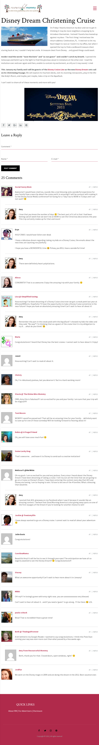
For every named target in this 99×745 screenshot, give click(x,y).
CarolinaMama (22, 553)
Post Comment (10, 168)
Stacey (18, 572)
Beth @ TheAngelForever (26, 631)
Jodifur (18, 669)
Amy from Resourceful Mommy (33, 650)
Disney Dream (81, 69)
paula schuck (21, 612)
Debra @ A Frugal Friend (26, 432)
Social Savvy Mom (23, 187)
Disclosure (37, 711)
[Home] (23, 8)
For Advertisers (25, 711)
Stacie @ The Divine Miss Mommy (30, 394)
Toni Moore (20, 413)
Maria (17, 337)
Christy (18, 375)
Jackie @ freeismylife (25, 515)
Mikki (17, 591)
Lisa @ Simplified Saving (26, 296)
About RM (12, 711)
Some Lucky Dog (22, 451)
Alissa (17, 277)
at (90, 187)
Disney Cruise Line (56, 69)
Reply (95, 187)
